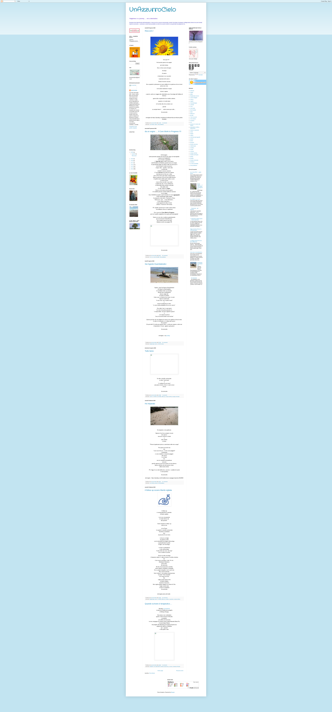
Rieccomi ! (149, 31)
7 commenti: (164, 395)
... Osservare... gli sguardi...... (194, 209)
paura (191, 140)
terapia (191, 158)
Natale (191, 133)
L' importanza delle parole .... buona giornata (196, 219)
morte (191, 132)
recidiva (192, 147)
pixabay (168, 335)
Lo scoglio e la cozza (195, 199)
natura (155, 124)
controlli (154, 396)
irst (154, 666)
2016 (132, 164)
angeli (191, 92)
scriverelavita (166, 608)
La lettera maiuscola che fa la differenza (196, 241)
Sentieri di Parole (176, 666)
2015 (132, 167)
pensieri (156, 483)
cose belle (152, 124)
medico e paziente (169, 599)
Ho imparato (150, 404)
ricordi (159, 343)
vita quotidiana (161, 124)
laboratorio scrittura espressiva (162, 666)
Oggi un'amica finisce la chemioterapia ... (195, 229)
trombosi (192, 162)
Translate (200, 74)
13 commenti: (165, 597)
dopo (191, 111)
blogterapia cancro (153, 343)
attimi (191, 94)
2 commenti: (164, 122)
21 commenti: (165, 481)
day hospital (193, 110)
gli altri (191, 115)
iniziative (151, 666)
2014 (132, 169)
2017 (132, 162)
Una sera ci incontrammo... (196, 252)
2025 (132, 152)
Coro (151, 257)
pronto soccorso (194, 144)
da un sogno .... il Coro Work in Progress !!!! (163, 131)
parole (191, 139)
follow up (163, 396)
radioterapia (193, 146)
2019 (132, 158)
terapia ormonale (175, 396)
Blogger (173, 692)
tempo (162, 343)
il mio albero (193, 118)
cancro (151, 396)
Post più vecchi (179, 670)
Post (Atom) (152, 673)
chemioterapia (193, 103)
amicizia (192, 90)
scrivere (171, 666)
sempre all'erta (169, 396)
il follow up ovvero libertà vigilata (158, 490)
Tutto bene (149, 351)
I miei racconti (193, 117)
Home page (160, 670)
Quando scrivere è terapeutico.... (158, 604)
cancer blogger (193, 97)
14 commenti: (165, 342)
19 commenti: (165, 255)
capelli (191, 101)
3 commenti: (164, 665)
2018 (132, 160)
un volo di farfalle (155, 257)
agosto (133, 154)
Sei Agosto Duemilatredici (155, 264)
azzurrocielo (134, 90)
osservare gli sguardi (195, 137)
